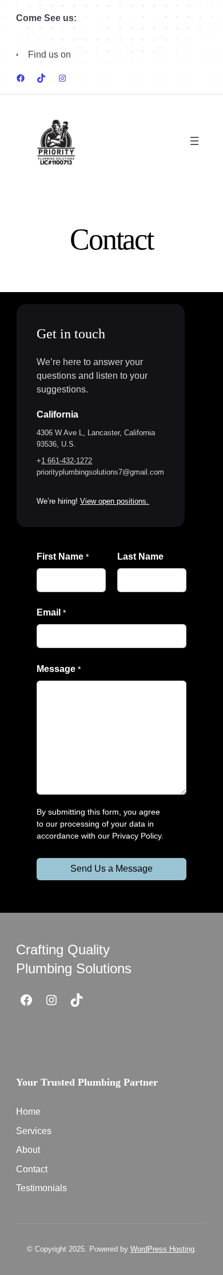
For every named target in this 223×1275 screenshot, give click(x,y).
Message (58, 669)
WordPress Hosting (162, 1249)
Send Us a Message (111, 868)
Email (51, 612)
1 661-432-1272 (66, 460)
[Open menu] (194, 141)
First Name (62, 556)
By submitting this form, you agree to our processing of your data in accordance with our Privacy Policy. (100, 823)
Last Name (140, 556)
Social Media (99, 54)
